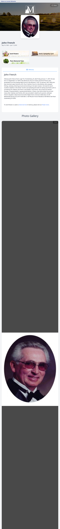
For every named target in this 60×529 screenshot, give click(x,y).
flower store (45, 105)
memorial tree (23, 105)
